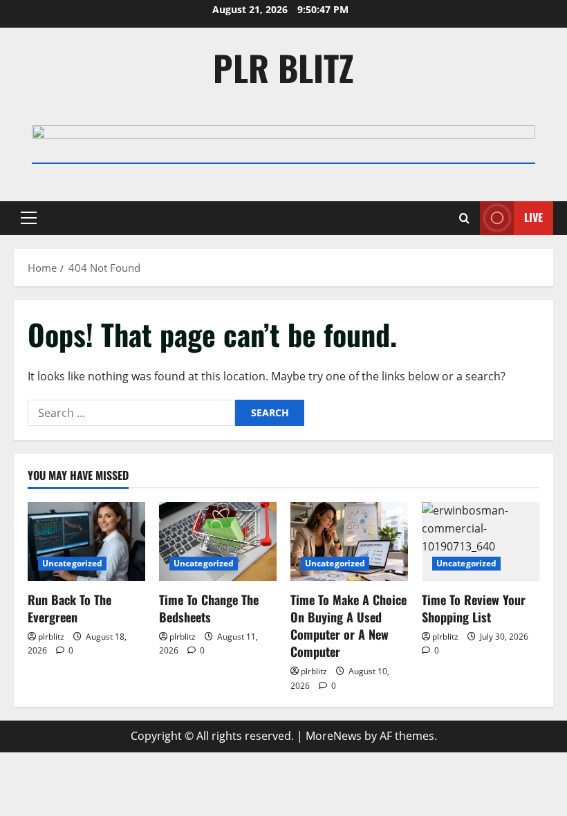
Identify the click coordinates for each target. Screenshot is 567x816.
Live (533, 217)
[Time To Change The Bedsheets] (218, 541)
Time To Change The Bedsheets (209, 608)
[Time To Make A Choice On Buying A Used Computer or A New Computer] (349, 541)
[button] (29, 217)
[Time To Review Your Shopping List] (480, 541)
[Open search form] (464, 218)
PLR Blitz (283, 67)
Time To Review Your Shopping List (474, 608)
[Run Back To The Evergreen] (86, 541)
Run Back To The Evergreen (69, 608)
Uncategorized (72, 563)
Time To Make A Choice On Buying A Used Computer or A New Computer (348, 626)
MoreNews (334, 735)
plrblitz (51, 636)
